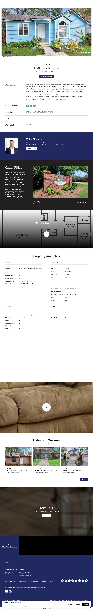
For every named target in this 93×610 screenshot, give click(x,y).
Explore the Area (82, 202)
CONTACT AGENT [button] (32, 148)
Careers (51, 581)
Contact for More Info (46, 76)
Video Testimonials (34, 581)
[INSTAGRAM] (66, 580)
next (9, 52)
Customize (78, 604)
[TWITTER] (72, 580)
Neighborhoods (22, 581)
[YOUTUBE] (76, 580)
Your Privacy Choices (47, 608)
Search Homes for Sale (10, 581)
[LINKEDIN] (69, 580)
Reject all (70, 604)
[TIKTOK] (79, 580)
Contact (44, 581)
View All (84, 479)
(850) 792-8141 (45, 144)
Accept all (86, 604)
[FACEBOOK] (62, 580)
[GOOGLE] (83, 580)
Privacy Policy (84, 600)
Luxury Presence (17, 600)
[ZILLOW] (86, 580)
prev (6, 52)
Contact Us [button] (46, 515)
